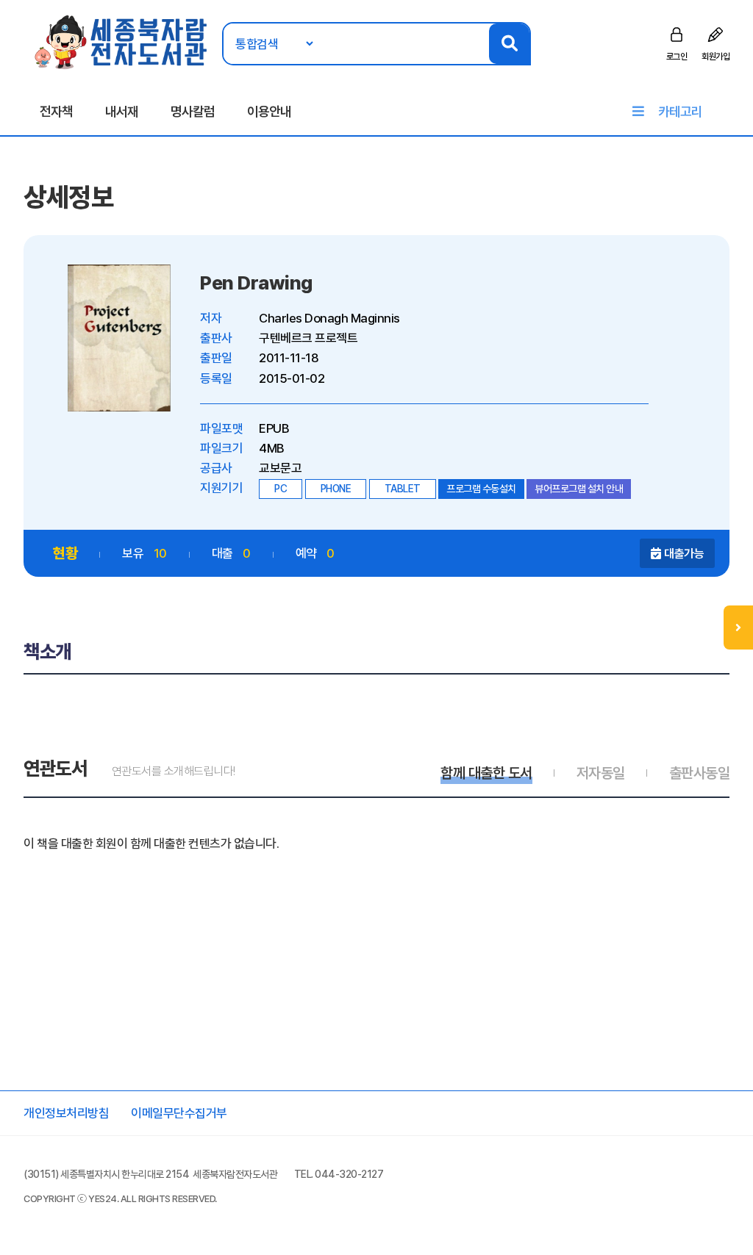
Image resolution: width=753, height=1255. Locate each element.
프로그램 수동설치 (481, 489)
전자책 (56, 111)
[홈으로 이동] (122, 41)
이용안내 (269, 111)
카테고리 (680, 111)
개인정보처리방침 (66, 1113)
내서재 (121, 111)
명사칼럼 (193, 111)
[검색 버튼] (509, 44)
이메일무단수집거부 (179, 1113)
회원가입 (715, 56)
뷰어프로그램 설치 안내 (579, 489)
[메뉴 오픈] (738, 627)
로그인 (677, 56)
